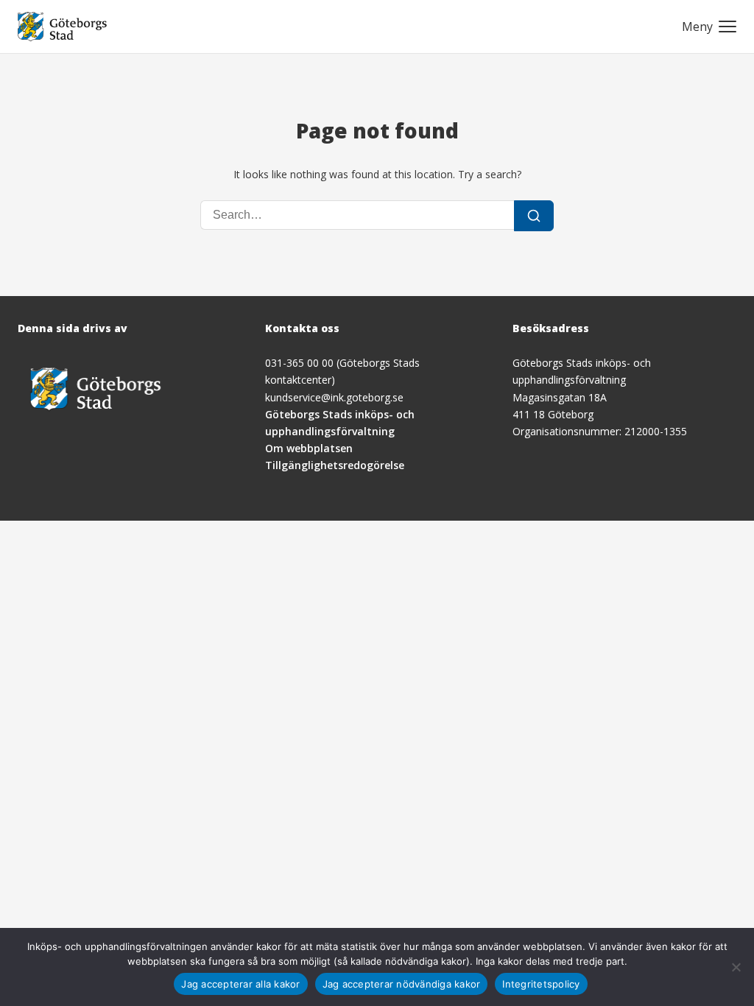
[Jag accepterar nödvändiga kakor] (735, 967)
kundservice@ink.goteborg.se (334, 397)
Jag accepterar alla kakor (240, 984)
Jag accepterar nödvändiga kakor (402, 984)
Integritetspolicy (540, 984)
